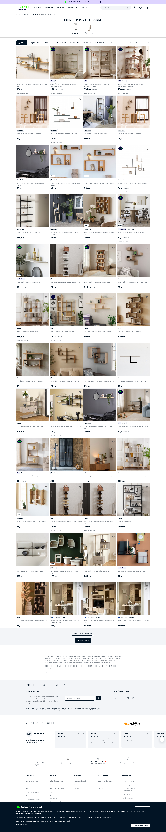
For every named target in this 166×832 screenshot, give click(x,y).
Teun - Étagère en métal (124, 521)
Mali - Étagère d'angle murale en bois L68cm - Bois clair (99, 381)
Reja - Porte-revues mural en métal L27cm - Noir (131, 571)
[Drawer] (23, 8)
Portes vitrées (99, 43)
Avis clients (101, 788)
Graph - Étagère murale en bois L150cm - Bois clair (64, 381)
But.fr (28, 788)
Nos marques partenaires (34, 785)
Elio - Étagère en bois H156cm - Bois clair (129, 331)
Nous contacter (103, 785)
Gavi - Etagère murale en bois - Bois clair (129, 133)
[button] (83, 43)
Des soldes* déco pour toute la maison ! (129, 789)
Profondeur (59, 43)
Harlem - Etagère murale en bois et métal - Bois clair (132, 183)
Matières (72, 43)
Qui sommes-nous (32, 781)
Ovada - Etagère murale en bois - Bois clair (29, 133)
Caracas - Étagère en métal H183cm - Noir (28, 232)
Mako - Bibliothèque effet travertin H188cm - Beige (132, 476)
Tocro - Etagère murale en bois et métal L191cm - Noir (65, 426)
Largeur (32, 43)
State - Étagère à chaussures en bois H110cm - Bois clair (66, 521)
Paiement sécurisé (80, 781)
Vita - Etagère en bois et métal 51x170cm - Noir (97, 133)
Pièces (59, 8)
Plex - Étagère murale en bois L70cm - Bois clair (30, 381)
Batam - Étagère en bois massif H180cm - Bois (97, 282)
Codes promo (126, 794)
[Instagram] (127, 698)
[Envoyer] (98, 698)
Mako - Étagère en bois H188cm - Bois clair (62, 331)
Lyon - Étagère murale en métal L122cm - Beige (30, 571)
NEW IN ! (84, 8)
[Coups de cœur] (140, 7)
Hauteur (45, 43)
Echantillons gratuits (56, 781)
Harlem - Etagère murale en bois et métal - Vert (63, 133)
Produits (47, 8)
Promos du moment (128, 781)
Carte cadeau (54, 785)
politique (63, 821)
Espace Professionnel (57, 788)
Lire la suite (48, 672)
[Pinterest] (133, 698)
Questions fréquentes (105, 781)
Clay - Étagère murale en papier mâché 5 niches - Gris (32, 620)
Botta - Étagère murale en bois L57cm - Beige (29, 282)
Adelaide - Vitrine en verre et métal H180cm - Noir (64, 476)
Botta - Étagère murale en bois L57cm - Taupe (131, 232)
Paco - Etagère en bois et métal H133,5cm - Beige (30, 476)
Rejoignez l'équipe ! (32, 792)
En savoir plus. (95, 710)
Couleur (85, 43)
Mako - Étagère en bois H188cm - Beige (27, 331)
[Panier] (147, 7)
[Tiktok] (116, 698)
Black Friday (126, 785)
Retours (76, 785)
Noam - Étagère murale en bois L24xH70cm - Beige (98, 476)
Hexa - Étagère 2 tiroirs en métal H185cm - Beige (97, 571)
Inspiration (71, 8)
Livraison (77, 788)
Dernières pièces (127, 798)
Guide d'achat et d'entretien (55, 797)
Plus (112, 43)
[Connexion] (134, 7)
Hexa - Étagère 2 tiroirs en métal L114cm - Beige (30, 426)
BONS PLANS (37, 8)
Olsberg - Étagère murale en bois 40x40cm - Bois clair (32, 521)
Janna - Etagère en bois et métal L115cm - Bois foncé (133, 426)
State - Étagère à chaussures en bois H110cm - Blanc (65, 282)
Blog (51, 792)
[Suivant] (162, 739)
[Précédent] (59, 739)
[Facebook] (121, 698)
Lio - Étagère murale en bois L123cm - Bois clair (97, 331)
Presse (28, 796)
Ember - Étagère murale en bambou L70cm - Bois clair (99, 183)
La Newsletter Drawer (33, 800)
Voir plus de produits (83, 640)
